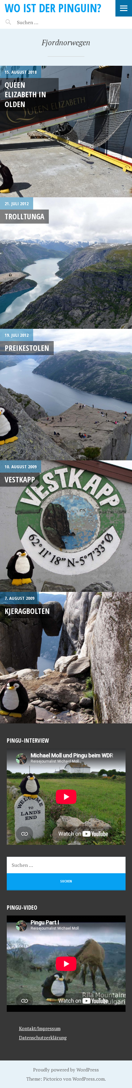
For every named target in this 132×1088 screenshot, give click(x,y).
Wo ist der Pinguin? (53, 8)
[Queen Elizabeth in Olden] (66, 131)
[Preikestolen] (66, 394)
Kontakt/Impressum (39, 1028)
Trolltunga (24, 216)
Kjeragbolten (27, 611)
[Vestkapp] (66, 526)
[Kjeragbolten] (66, 657)
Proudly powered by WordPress (66, 1070)
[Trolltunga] (66, 263)
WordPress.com (88, 1079)
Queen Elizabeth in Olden (25, 94)
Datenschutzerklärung (43, 1037)
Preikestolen (27, 348)
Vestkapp (20, 479)
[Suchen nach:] (42, 22)
